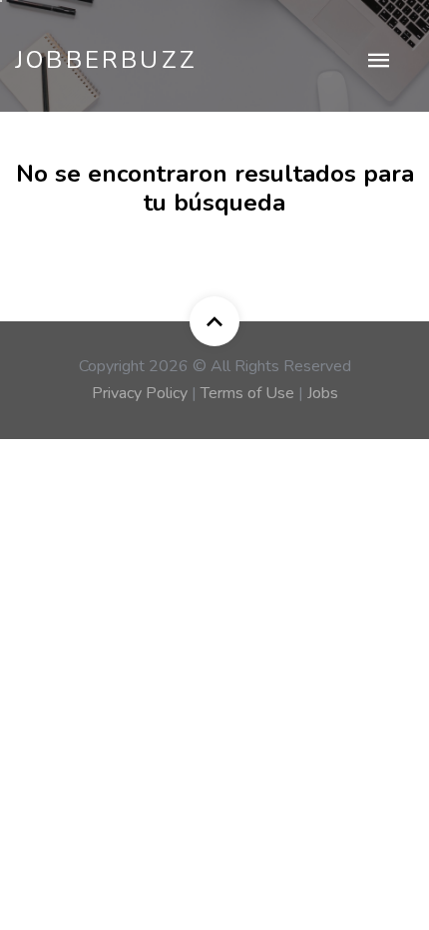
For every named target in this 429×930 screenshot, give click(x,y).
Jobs (322, 393)
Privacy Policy (140, 393)
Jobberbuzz (106, 60)
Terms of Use (247, 393)
